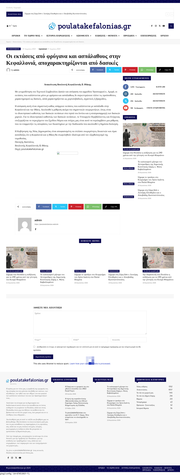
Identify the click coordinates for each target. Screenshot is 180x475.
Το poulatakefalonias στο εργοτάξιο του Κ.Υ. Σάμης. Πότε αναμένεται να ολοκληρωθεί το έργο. (77, 415)
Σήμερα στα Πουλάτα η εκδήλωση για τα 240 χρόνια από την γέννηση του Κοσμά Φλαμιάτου (143, 154)
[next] (172, 14)
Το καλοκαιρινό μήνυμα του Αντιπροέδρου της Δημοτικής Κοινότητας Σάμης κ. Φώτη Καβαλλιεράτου (150, 165)
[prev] (167, 14)
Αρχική (8, 42)
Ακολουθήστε (159, 94)
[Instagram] (156, 26)
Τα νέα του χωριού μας (131, 149)
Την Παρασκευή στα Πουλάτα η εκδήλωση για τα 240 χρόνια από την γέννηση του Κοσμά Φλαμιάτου (158, 277)
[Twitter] (160, 26)
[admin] (8, 70)
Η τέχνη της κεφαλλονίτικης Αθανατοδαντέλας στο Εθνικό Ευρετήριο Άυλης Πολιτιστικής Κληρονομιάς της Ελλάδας (76, 401)
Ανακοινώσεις (17, 42)
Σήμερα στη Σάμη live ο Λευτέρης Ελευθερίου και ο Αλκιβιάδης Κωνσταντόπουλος (56, 13)
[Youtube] (164, 26)
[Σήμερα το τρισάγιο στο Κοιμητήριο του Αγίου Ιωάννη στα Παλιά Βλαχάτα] (129, 181)
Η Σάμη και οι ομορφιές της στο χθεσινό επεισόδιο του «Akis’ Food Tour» (77, 388)
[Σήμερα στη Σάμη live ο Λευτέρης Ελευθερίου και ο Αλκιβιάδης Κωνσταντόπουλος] (129, 194)
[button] (171, 26)
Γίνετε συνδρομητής (156, 108)
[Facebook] (152, 26)
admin (16, 70)
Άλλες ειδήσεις (129, 168)
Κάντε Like (160, 87)
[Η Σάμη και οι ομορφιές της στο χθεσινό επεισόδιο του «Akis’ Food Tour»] (57, 390)
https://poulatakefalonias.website (46, 224)
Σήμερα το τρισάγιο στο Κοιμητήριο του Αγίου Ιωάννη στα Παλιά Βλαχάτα (151, 179)
